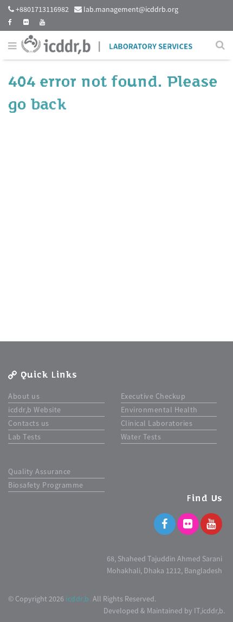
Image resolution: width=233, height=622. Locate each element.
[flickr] (26, 22)
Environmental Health (159, 409)
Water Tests (141, 437)
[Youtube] (211, 524)
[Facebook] (165, 524)
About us (24, 396)
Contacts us (28, 423)
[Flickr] (188, 524)
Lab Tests (24, 437)
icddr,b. (78, 599)
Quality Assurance (39, 471)
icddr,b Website (34, 409)
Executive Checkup (153, 396)
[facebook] (10, 22)
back (48, 104)
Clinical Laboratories (157, 423)
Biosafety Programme (45, 485)
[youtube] (43, 22)
